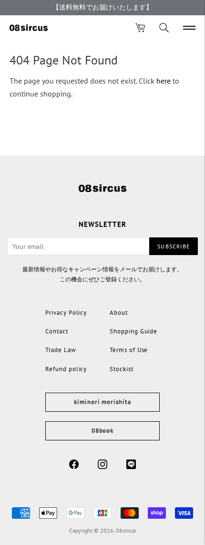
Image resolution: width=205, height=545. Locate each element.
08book (102, 431)
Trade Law (60, 350)
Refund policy (66, 369)
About (119, 313)
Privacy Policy (66, 313)
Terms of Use (129, 350)
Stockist (121, 369)
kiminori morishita (102, 402)
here (163, 80)
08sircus (126, 530)
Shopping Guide (133, 331)
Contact (56, 331)
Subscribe (173, 246)
